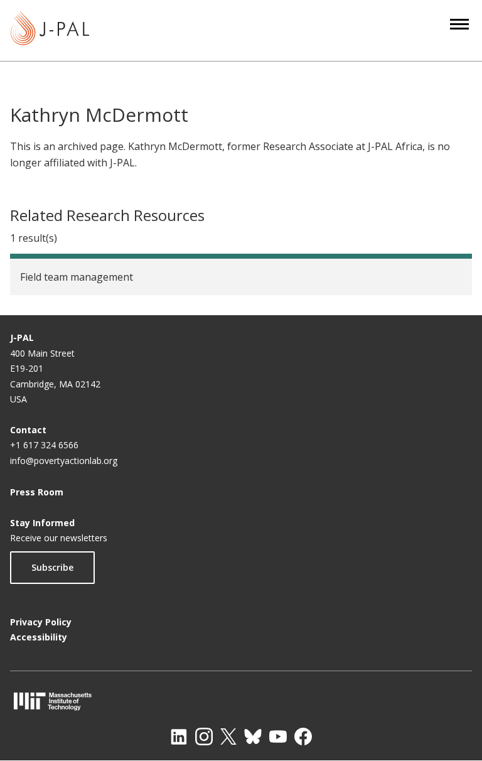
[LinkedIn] (179, 736)
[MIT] (241, 701)
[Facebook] (303, 736)
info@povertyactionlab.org (63, 461)
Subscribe (52, 567)
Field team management (76, 277)
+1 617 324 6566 (44, 445)
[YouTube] (278, 736)
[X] (228, 736)
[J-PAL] (50, 30)
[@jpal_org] (204, 736)
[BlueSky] (253, 736)
